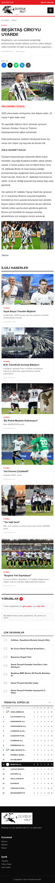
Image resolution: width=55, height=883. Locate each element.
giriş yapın (27, 606)
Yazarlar (4, 861)
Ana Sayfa (5, 20)
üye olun (41, 606)
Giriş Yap (50, 2)
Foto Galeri (5, 867)
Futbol (14, 20)
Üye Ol (43, 2)
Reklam (4, 845)
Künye (4, 848)
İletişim (4, 841)
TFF (49, 702)
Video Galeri (6, 864)
